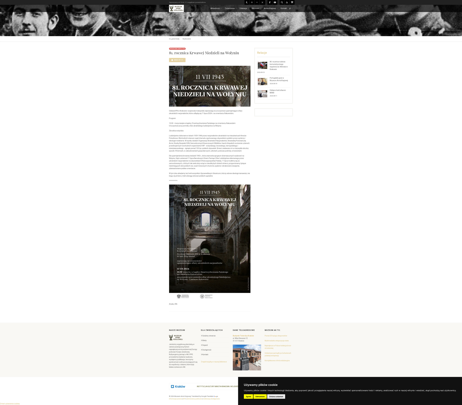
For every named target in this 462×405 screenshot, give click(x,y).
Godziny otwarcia (208, 336)
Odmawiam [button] (260, 396)
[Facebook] (269, 2)
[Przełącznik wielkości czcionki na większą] (252, 2)
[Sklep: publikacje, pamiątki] (292, 2)
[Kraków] (178, 386)
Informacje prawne (175, 399)
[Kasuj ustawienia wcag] (262, 2)
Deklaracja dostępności (211, 399)
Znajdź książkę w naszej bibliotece (214, 362)
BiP (184, 399)
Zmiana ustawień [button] (276, 396)
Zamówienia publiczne (194, 399)
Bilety (204, 340)
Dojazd (205, 345)
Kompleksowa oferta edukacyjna (277, 361)
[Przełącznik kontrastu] (246, 2)
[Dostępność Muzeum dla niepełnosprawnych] (287, 2)
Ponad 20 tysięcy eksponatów (276, 336)
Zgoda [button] (248, 396)
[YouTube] (275, 2)
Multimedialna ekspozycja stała (277, 341)
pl (290, 8)
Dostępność (206, 350)
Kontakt (284, 8)
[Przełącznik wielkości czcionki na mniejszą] (257, 2)
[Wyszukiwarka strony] (282, 2)
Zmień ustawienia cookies (10, 404)
